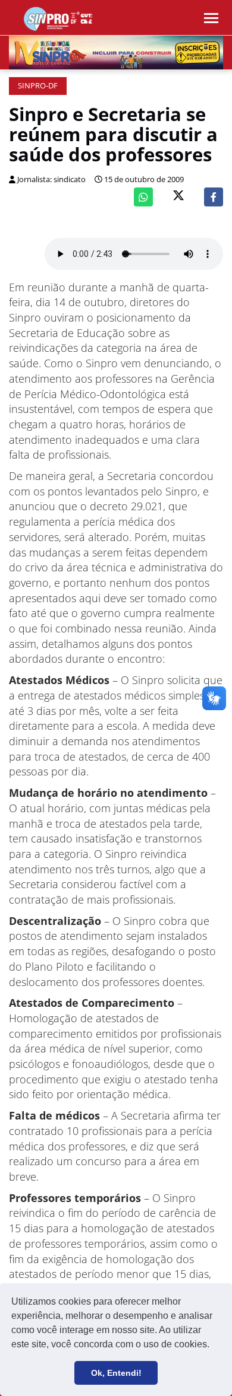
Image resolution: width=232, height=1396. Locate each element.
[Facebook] (213, 196)
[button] (213, 1345)
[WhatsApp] (143, 196)
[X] (178, 197)
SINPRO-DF (38, 86)
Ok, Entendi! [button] (116, 1373)
